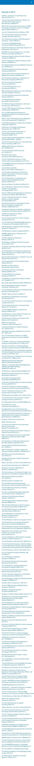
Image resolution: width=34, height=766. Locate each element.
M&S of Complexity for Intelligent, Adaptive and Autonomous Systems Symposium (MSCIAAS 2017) (16, 450)
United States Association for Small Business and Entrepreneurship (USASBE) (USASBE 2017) (15, 725)
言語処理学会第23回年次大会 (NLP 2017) (13, 685)
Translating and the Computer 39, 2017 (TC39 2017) (16, 667)
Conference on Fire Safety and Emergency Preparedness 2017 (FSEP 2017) (13, 128)
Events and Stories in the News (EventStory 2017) (15, 184)
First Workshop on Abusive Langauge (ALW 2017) (15, 231)
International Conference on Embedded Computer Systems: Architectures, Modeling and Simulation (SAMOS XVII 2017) (15, 205)
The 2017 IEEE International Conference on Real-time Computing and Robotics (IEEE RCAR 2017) (17, 193)
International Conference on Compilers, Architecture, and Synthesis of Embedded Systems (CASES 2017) (16, 210)
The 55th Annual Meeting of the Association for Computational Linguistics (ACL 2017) (15, 642)
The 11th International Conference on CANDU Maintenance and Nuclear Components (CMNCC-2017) (15, 337)
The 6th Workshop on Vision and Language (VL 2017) (17, 519)
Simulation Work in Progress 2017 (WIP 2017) (14, 583)
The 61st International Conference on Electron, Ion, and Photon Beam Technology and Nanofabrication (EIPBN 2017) (16, 21)
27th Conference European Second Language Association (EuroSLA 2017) (14, 562)
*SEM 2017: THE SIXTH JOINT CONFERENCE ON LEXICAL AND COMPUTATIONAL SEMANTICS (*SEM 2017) (16, 366)
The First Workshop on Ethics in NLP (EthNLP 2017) (16, 550)
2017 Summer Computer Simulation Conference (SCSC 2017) (12, 83)
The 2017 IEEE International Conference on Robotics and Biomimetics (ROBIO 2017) (16, 109)
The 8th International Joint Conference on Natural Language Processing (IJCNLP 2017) (15, 398)
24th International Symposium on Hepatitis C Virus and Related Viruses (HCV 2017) (17, 257)
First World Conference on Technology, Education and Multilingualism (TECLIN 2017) (17, 48)
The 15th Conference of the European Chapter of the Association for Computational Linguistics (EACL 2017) (17, 473)
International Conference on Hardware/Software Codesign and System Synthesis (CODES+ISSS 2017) (17, 346)
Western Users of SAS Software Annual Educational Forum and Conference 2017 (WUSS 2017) (16, 119)
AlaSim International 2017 (9, 422)
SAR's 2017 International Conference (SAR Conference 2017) (12, 323)
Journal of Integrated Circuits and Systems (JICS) (15, 32)
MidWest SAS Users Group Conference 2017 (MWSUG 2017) (12, 147)
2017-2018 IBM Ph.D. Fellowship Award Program (15, 749)
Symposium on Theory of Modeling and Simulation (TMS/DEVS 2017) (12, 468)
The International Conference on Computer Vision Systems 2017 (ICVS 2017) (15, 306)
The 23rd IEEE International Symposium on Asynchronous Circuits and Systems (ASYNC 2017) (16, 484)
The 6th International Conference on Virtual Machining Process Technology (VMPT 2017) (17, 142)
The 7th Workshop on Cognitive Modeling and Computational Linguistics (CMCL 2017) (14, 566)
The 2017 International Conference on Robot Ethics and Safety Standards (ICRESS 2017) (16, 575)
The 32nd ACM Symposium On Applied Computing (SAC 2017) (12, 703)
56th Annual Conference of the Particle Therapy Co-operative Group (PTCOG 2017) (16, 431)
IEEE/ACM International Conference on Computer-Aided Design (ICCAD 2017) (15, 374)
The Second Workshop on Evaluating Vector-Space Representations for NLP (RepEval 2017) (16, 612)
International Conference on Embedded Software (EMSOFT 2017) (13, 270)
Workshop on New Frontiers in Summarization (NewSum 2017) (10, 266)
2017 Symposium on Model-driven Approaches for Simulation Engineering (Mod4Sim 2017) (15, 442)
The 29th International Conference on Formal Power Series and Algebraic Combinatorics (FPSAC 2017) (16, 741)
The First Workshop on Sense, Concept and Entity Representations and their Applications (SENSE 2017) (16, 527)
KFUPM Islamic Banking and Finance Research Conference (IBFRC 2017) (15, 70)
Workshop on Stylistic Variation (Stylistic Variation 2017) (17, 594)
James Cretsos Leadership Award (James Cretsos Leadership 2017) (13, 168)
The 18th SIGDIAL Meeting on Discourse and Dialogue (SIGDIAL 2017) (14, 310)
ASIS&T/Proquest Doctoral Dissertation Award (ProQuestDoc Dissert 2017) (12, 361)
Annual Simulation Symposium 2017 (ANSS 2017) (15, 465)
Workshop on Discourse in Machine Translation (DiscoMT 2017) (11, 590)
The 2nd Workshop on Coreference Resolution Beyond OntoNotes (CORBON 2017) (17, 579)
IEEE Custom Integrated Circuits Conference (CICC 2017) (11, 699)
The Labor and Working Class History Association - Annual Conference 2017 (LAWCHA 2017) (16, 493)
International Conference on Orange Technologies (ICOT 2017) (12, 214)
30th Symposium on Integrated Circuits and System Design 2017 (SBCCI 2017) (16, 227)
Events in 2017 (8, 11)
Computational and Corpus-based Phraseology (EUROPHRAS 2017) (11, 378)
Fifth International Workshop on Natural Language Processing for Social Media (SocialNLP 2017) (15, 506)
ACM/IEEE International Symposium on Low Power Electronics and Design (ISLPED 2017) (16, 53)
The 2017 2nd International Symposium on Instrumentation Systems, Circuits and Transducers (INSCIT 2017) (13, 133)
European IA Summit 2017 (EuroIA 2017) (13, 419)
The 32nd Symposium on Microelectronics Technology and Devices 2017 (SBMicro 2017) (17, 357)
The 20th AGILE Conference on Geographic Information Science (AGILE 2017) (14, 510)
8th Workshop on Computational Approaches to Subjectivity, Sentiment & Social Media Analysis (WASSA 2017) (15, 598)
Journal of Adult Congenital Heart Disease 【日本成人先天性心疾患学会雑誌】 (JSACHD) (16, 138)
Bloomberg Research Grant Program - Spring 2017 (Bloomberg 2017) (14, 655)
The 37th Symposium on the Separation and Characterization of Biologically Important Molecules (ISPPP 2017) (14, 179)
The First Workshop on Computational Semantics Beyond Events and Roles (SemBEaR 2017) (15, 523)
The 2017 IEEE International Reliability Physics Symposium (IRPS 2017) (14, 586)
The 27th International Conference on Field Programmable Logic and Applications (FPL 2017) (15, 160)
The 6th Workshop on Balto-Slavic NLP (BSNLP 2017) (16, 541)
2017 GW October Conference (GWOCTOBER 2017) (16, 402)
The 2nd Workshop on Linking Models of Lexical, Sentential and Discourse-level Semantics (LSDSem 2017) (15, 515)
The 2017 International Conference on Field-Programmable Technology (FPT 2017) (14, 391)
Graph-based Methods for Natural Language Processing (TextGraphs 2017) (14, 286)
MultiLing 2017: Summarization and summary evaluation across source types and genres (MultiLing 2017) (14, 532)
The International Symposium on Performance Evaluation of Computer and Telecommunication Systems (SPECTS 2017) (15, 173)
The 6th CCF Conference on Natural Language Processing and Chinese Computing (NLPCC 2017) (16, 387)
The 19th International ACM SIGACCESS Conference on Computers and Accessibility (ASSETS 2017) (16, 223)
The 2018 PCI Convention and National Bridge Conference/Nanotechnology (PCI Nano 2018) (14, 677)
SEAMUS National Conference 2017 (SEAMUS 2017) (16, 737)
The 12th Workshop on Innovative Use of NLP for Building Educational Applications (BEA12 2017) (15, 603)
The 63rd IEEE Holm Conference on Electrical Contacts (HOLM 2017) (14, 488)
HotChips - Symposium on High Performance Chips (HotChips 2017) (14, 16)
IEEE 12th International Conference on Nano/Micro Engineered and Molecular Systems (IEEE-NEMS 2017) (16, 436)
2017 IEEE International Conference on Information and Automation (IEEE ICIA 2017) (16, 104)
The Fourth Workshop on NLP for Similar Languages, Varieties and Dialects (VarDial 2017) (16, 538)
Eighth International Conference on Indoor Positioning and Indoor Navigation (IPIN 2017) (16, 91)
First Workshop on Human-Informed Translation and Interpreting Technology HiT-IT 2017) (16, 314)
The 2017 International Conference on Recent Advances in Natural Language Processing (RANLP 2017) (14, 199)
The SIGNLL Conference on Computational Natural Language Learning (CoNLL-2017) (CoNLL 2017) (16, 342)
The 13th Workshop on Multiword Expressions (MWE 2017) (11, 557)
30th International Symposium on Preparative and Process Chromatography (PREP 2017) (15, 78)
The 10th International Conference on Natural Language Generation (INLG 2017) (14, 35)
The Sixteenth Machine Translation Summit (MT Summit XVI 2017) (11, 100)
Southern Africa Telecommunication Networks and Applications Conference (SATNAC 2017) (15, 74)
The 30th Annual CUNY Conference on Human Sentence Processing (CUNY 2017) (15, 570)
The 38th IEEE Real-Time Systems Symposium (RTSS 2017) (11, 275)
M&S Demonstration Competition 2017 (12, 481)
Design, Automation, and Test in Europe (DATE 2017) (16, 462)
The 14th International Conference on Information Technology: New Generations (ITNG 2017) (15, 710)
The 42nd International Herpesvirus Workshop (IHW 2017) (11, 238)
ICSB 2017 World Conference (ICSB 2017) (13, 294)
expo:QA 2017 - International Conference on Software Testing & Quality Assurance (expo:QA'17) (16, 688)
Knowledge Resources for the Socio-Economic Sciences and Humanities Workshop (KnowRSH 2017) (17, 410)
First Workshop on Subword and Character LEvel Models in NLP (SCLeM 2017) (15, 319)
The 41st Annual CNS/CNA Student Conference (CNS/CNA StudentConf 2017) (13, 44)
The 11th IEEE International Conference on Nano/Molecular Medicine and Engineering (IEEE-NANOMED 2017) (15, 114)
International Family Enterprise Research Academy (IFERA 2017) (13, 497)
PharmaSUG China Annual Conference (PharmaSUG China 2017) (12, 155)
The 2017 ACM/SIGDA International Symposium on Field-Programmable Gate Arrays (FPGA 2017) (16, 681)
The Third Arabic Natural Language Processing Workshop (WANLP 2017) (15, 501)
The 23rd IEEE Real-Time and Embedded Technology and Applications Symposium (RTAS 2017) (16, 664)
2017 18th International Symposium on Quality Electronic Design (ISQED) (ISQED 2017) (14, 629)
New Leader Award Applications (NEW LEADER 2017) (17, 283)
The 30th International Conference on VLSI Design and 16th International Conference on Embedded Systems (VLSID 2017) (17, 720)
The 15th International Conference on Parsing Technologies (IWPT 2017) (14, 651)
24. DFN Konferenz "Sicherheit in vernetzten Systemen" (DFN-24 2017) (14, 756)
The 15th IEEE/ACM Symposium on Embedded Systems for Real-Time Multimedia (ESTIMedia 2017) (16, 745)
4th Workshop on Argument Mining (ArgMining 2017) (16, 371)
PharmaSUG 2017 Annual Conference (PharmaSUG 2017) (11, 405)
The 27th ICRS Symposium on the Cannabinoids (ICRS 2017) (11, 87)
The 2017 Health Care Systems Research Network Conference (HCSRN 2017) (16, 715)
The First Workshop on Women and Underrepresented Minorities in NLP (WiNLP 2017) (17, 290)
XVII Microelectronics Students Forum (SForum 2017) (16, 395)
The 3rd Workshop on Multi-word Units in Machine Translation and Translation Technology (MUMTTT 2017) (15, 188)
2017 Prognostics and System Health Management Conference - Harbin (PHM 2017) (16, 40)
